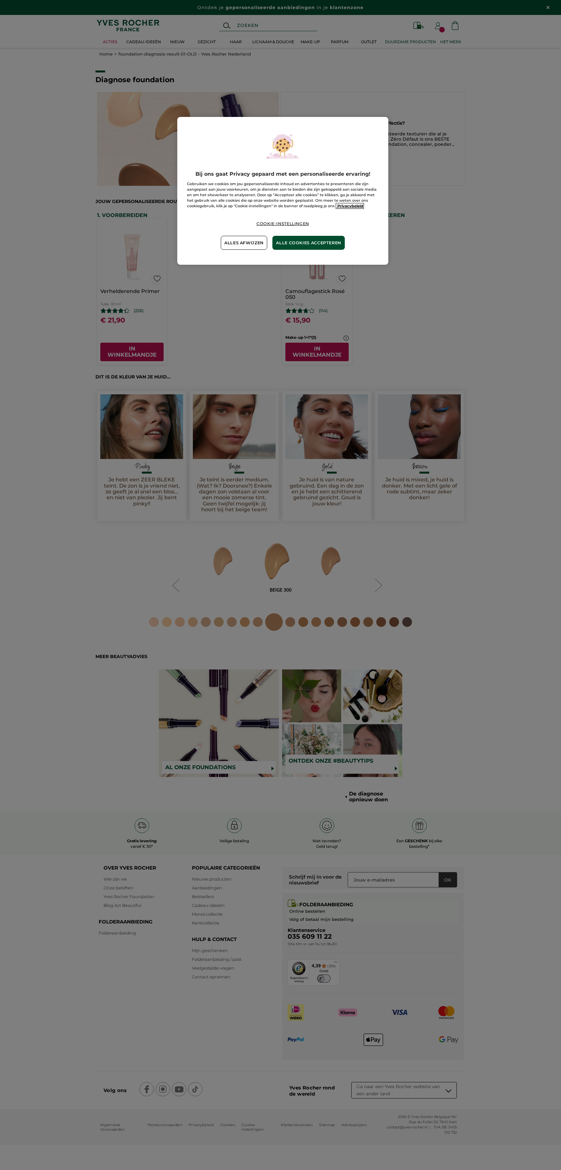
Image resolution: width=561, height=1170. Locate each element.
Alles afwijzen (244, 242)
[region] (282, 191)
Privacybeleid (349, 206)
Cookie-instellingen (282, 223)
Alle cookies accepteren (308, 242)
